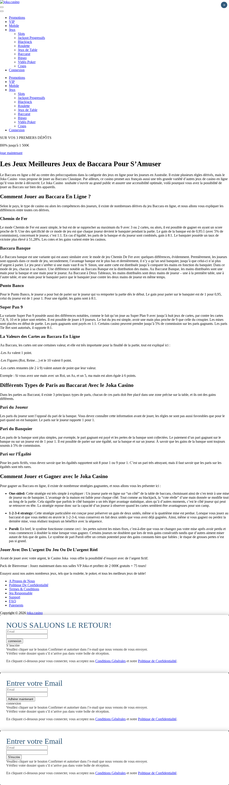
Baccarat (24, 54)
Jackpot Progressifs (31, 38)
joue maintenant (11, 153)
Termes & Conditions (24, 589)
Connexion (17, 70)
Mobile (14, 26)
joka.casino (35, 613)
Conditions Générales (110, 661)
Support (14, 597)
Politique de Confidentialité (157, 661)
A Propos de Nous (22, 581)
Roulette (24, 46)
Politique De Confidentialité (28, 585)
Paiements (16, 605)
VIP (12, 22)
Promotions (17, 17)
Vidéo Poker (27, 62)
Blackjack (25, 42)
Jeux (12, 30)
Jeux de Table (27, 50)
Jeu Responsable (20, 593)
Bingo (22, 58)
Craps (22, 66)
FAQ (12, 601)
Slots (21, 34)
